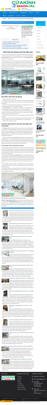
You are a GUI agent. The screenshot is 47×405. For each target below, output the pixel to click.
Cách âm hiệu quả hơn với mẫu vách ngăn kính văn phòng (14, 45)
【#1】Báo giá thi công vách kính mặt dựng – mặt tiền (40, 131)
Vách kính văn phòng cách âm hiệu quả (10, 42)
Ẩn (17, 39)
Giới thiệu (4, 373)
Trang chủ (4, 12)
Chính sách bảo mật (25, 398)
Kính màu (37, 12)
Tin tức (18, 15)
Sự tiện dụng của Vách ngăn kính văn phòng (11, 46)
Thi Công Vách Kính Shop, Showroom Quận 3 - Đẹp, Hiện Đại (20, 346)
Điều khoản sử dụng (34, 398)
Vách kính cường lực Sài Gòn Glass (8, 200)
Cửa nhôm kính (23, 12)
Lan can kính (11, 15)
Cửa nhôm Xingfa (40, 45)
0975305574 (29, 9)
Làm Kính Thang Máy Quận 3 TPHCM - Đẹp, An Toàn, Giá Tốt (20, 319)
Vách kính (31, 12)
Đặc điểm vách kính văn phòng (9, 43)
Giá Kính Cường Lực (13, 12)
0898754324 (12, 9)
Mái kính (4, 15)
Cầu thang (38, 39)
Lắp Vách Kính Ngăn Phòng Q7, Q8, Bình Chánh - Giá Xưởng (20, 359)
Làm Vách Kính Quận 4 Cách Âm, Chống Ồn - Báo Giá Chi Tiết (21, 223)
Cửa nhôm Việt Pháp (40, 47)
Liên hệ (23, 15)
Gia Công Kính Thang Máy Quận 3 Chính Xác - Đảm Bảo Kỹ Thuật (21, 278)
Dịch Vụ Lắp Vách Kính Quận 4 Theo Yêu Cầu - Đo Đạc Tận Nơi (21, 210)
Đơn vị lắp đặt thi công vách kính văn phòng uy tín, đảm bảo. (15, 48)
